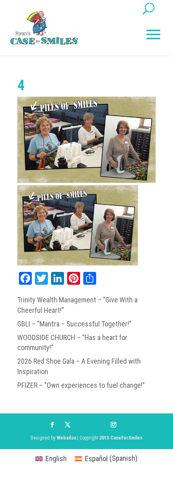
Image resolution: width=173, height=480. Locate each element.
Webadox (66, 438)
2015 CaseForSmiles (120, 438)
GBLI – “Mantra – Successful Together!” (74, 324)
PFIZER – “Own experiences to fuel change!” (81, 385)
